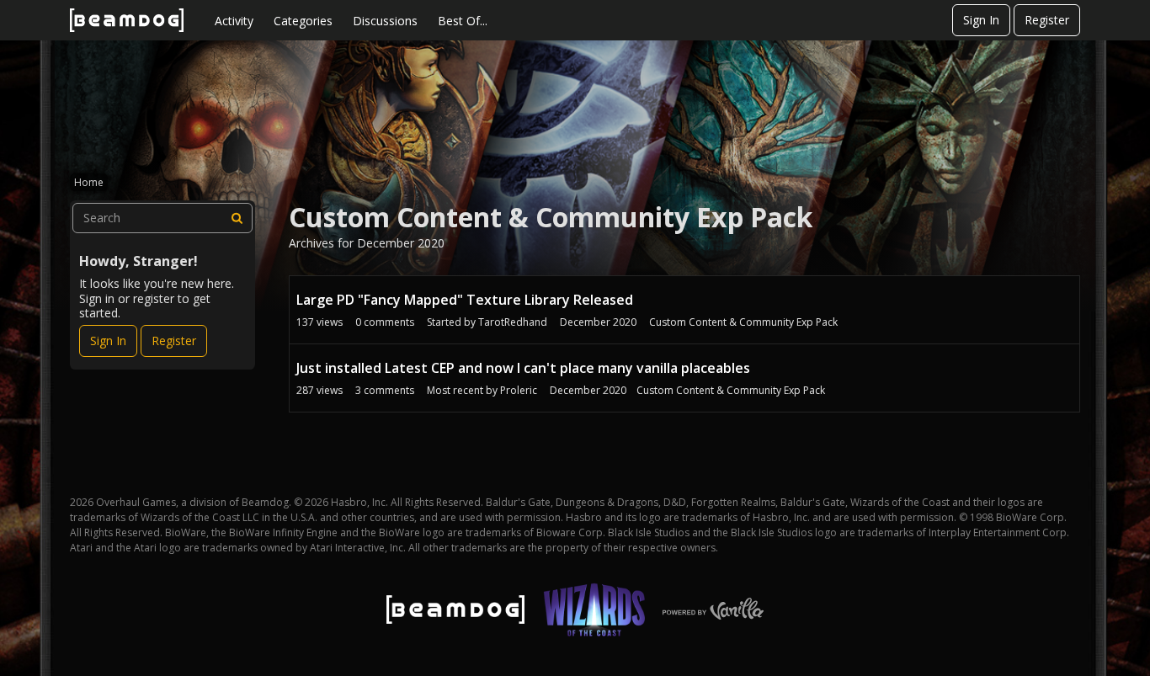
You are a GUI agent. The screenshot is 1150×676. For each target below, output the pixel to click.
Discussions (385, 21)
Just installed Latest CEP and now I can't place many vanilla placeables (523, 368)
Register (1047, 20)
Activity (234, 21)
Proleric (518, 390)
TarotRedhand (512, 322)
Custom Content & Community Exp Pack (743, 322)
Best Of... (462, 21)
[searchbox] (162, 218)
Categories (303, 21)
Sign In (981, 20)
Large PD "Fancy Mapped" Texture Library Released (464, 299)
